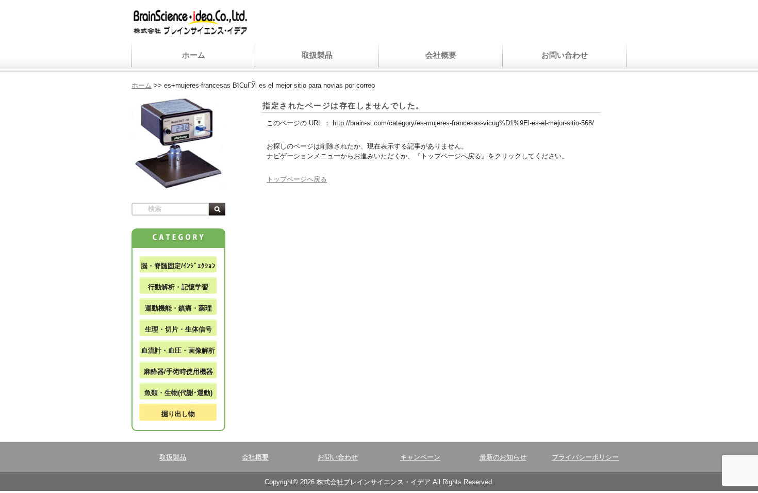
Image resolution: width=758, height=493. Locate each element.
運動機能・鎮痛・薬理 (178, 308)
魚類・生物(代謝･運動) (178, 393)
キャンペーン (420, 457)
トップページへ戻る (297, 179)
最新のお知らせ (503, 457)
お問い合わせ (564, 55)
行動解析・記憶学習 (178, 287)
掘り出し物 (178, 414)
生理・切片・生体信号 (178, 329)
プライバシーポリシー (585, 457)
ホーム (193, 55)
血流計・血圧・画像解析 (178, 350)
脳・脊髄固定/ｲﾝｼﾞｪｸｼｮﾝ (178, 266)
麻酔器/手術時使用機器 (178, 371)
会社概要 (440, 55)
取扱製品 (317, 55)
